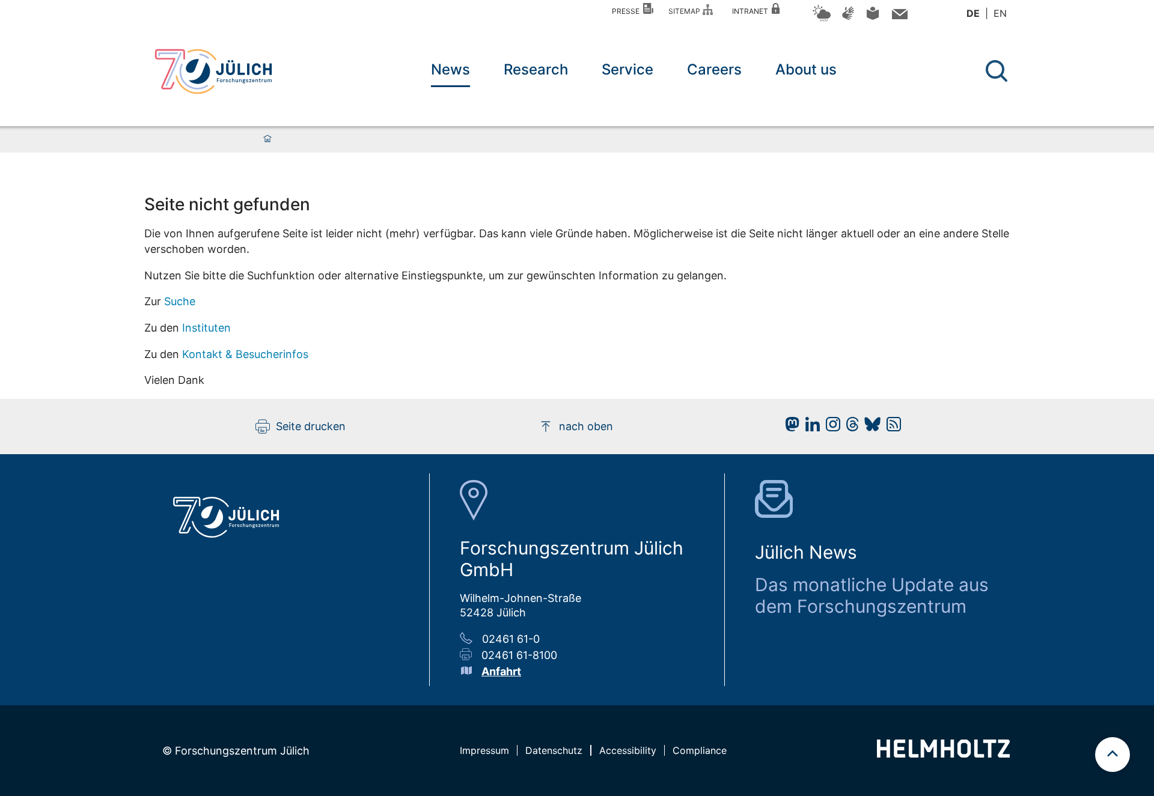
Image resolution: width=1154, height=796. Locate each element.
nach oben (586, 426)
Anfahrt (501, 671)
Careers (714, 69)
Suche (179, 301)
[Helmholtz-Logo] (943, 753)
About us (806, 69)
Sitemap (686, 11)
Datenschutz (553, 750)
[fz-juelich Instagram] (830, 427)
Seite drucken (311, 426)
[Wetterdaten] (822, 19)
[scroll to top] (1112, 754)
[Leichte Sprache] (873, 17)
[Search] (998, 71)
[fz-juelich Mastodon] (789, 427)
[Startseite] (267, 139)
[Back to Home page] (213, 71)
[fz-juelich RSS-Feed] (891, 427)
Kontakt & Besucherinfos (245, 354)
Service (627, 69)
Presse (627, 11)
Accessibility (627, 750)
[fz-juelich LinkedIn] (809, 427)
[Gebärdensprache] (848, 18)
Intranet (752, 11)
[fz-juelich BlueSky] (869, 427)
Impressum (484, 750)
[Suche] (996, 71)
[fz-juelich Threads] (849, 427)
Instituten (206, 327)
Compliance (700, 750)
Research (536, 69)
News (450, 69)
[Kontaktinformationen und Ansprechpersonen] (898, 16)
